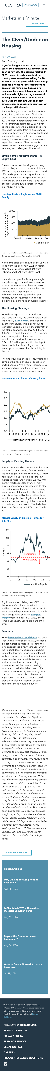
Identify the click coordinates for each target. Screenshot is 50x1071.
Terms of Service (15, 1041)
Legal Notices (13, 1047)
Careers (9, 1052)
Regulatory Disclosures (20, 1025)
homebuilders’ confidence (22, 637)
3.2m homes (21, 320)
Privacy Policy (13, 1036)
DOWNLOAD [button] (37, 23)
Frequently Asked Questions (23, 1058)
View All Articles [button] (16, 852)
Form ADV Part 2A (16, 1030)
